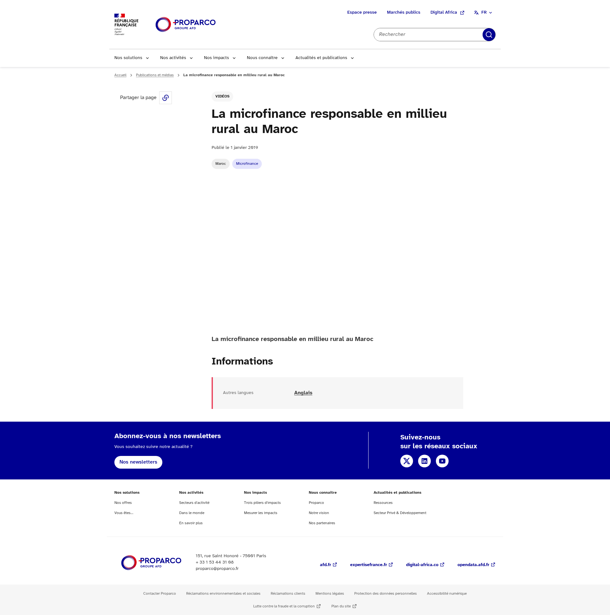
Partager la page (165, 97)
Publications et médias (155, 75)
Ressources (383, 503)
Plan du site (341, 606)
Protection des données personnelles (385, 594)
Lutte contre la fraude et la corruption (284, 606)
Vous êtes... (123, 513)
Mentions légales (329, 594)
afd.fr (325, 565)
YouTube (442, 461)
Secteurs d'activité (194, 503)
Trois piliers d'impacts (262, 503)
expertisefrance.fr (368, 565)
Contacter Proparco (159, 594)
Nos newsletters (138, 462)
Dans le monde (191, 513)
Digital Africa (443, 12)
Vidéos (222, 96)
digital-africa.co (422, 565)
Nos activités (173, 58)
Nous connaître (262, 58)
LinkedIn (424, 461)
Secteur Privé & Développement (400, 513)
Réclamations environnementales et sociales (223, 594)
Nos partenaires (322, 523)
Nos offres (123, 503)
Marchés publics (403, 12)
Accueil (120, 75)
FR (484, 12)
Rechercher (489, 34)
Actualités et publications (321, 58)
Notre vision (319, 513)
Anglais (303, 393)
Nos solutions (128, 58)
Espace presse (362, 12)
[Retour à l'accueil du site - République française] (185, 24)
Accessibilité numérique (447, 594)
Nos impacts (216, 58)
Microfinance (247, 164)
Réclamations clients (288, 594)
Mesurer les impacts (260, 513)
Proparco (316, 503)
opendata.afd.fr (473, 565)
